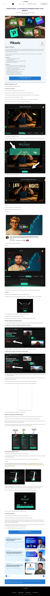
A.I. (27, 12)
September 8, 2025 (9, 563)
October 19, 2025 (9, 550)
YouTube (32, 12)
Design (29, 12)
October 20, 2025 (9, 537)
